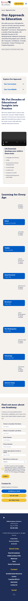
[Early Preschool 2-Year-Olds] (22, 263)
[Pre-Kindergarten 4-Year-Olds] (22, 317)
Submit (5, 476)
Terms (16, 472)
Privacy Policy (14, 538)
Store (14, 561)
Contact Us (14, 585)
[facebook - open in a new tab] (14, 594)
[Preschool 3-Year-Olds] (22, 289)
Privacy (22, 472)
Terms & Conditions (14, 541)
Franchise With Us (14, 579)
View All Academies (14, 553)
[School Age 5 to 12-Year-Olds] (22, 342)
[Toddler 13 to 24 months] (22, 235)
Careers (14, 576)
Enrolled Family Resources (14, 573)
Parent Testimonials (14, 564)
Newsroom (14, 558)
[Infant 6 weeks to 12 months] (22, 208)
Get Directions (14, 500)
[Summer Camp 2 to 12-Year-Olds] (22, 371)
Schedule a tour (14, 491)
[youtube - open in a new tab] (13, 594)
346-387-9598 (14, 495)
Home (3, 10)
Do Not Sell (14, 543)
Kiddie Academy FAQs (14, 555)
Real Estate (14, 582)
